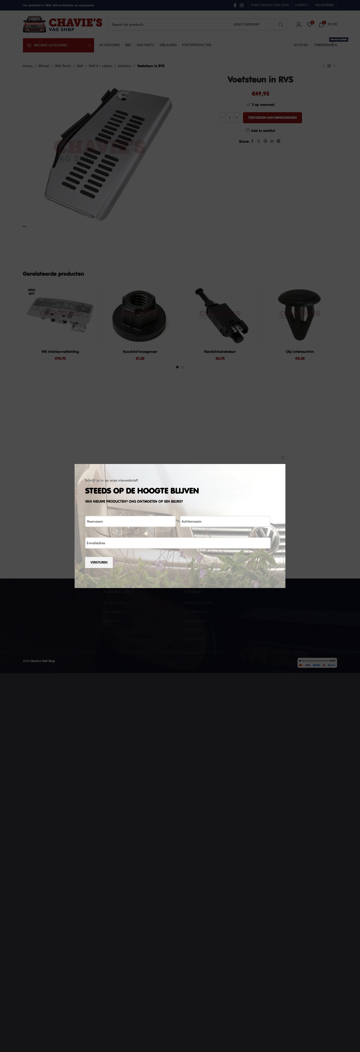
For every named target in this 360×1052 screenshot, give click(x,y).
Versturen (99, 562)
